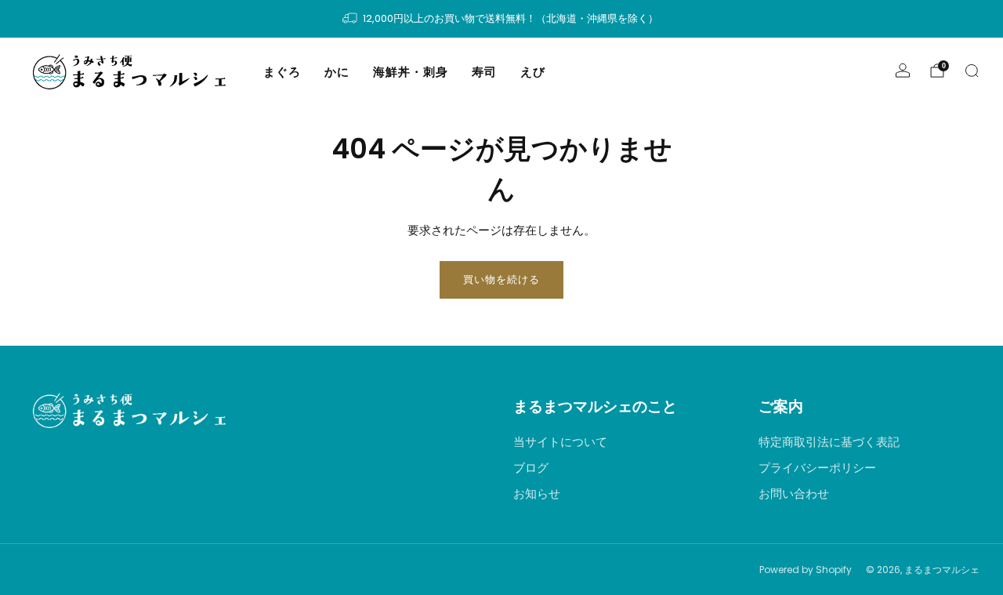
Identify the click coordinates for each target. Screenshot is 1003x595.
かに (336, 71)
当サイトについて (560, 442)
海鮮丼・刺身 (410, 71)
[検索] (971, 70)
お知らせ (536, 493)
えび (532, 71)
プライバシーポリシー (817, 467)
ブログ (531, 467)
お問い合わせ (794, 493)
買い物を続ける (501, 279)
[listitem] (501, 19)
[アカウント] (903, 70)
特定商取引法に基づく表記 (829, 442)
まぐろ (282, 71)
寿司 (484, 71)
